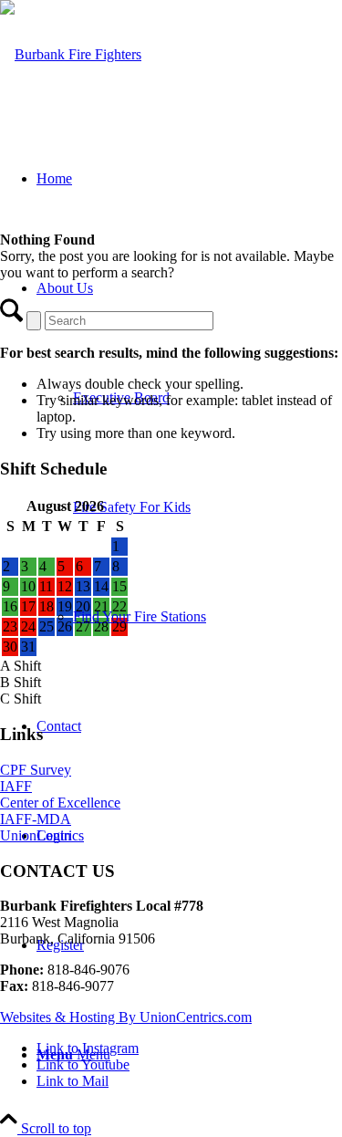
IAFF (16, 786)
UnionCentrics (42, 835)
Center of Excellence (60, 802)
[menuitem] (189, 453)
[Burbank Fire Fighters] (70, 54)
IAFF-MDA (35, 819)
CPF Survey (35, 769)
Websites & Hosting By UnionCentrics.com (126, 1017)
